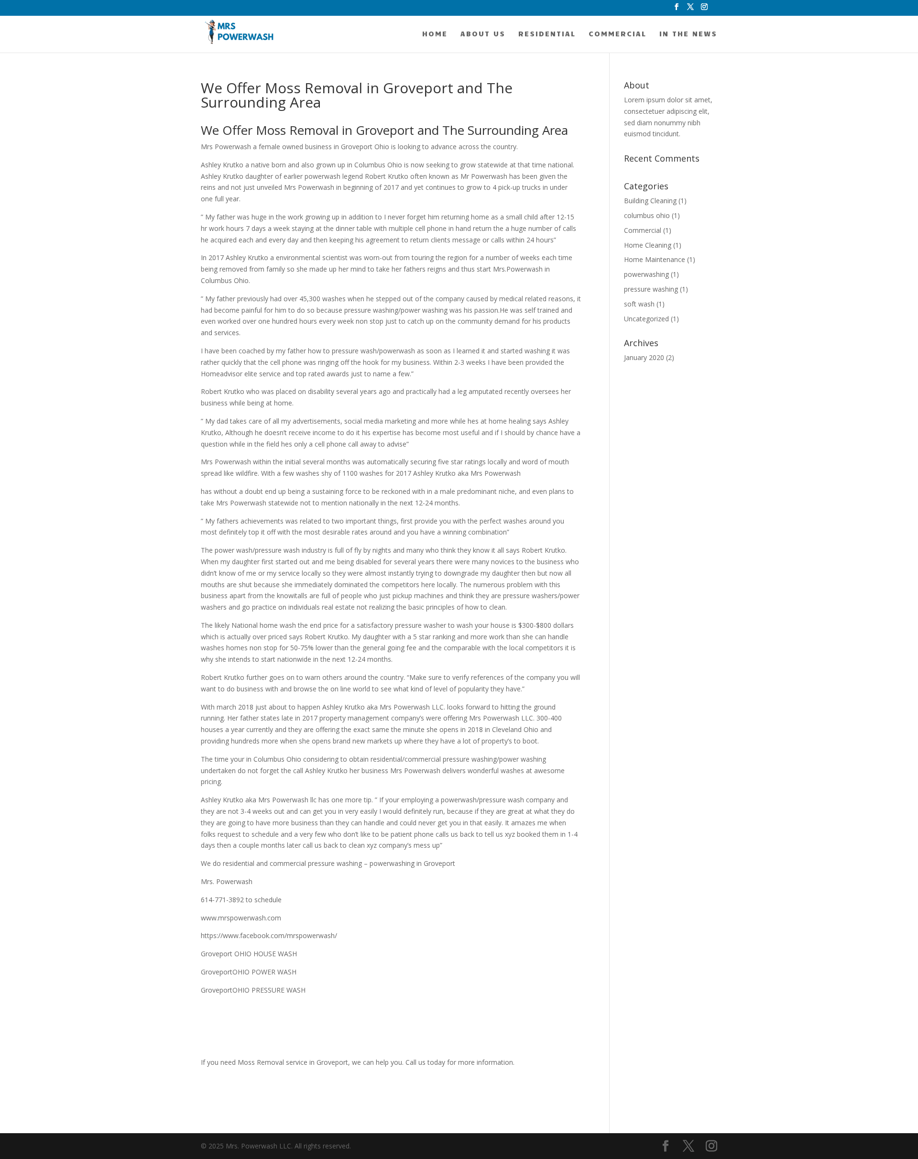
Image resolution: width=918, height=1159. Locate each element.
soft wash (639, 303)
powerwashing (646, 274)
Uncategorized (646, 318)
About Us (482, 34)
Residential (547, 34)
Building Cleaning (650, 200)
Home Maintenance (654, 259)
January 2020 (644, 357)
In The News (688, 34)
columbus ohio (647, 215)
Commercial (617, 34)
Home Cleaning (647, 245)
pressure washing (651, 289)
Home (435, 34)
